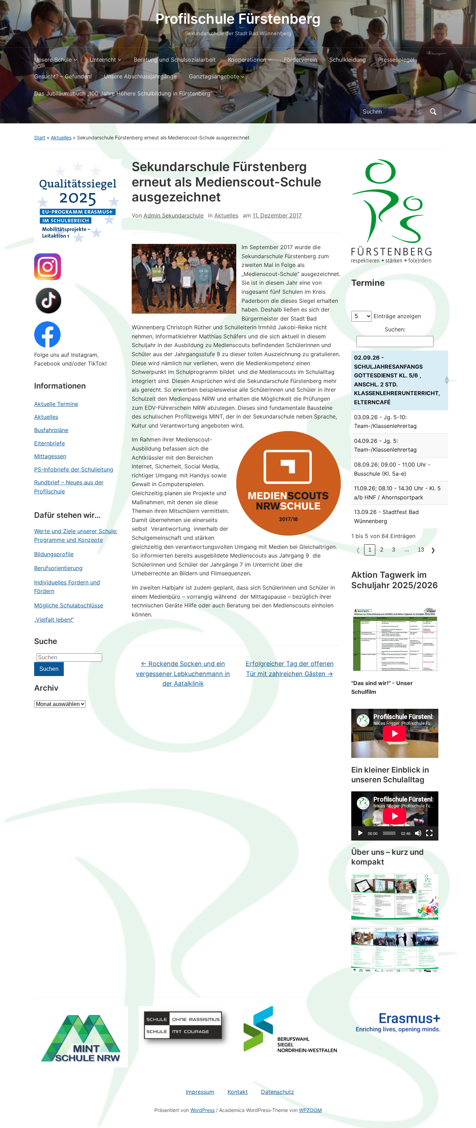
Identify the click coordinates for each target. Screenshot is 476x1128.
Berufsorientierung (58, 568)
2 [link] (381, 550)
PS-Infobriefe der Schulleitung (73, 469)
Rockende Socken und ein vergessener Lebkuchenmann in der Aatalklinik (183, 674)
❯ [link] (433, 550)
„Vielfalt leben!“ (54, 619)
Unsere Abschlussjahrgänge (140, 76)
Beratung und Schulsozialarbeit (175, 59)
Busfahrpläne (51, 430)
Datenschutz (277, 1091)
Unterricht (103, 59)
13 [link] (421, 550)
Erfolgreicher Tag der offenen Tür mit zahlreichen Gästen (290, 668)
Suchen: (395, 329)
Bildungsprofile (54, 554)
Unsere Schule (53, 59)
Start (39, 137)
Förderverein (300, 59)
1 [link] (369, 550)
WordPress (202, 1110)
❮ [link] (358, 550)
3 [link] (393, 550)
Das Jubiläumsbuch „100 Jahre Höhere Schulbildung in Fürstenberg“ (123, 93)
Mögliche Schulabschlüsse (68, 605)
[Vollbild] (429, 833)
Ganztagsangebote (214, 76)
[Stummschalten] (418, 833)
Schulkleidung (347, 59)
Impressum (200, 1091)
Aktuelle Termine (56, 403)
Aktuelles (61, 137)
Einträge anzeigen (397, 316)
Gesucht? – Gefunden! (63, 76)
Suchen (433, 112)
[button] (444, 380)
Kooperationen (247, 59)
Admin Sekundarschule (174, 215)
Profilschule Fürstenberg (238, 18)
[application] (394, 816)
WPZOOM (310, 1110)
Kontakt (238, 1091)
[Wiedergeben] (360, 833)
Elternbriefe (49, 443)
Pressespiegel (396, 59)
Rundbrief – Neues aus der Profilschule (68, 487)
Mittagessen (50, 456)
